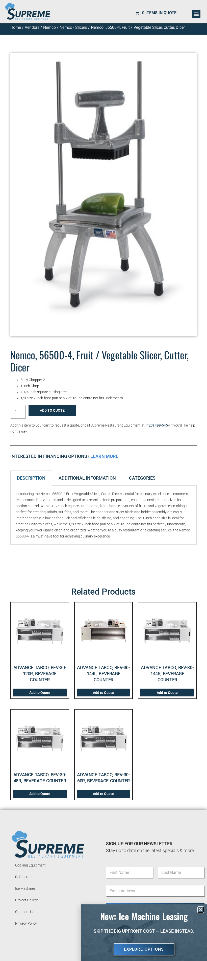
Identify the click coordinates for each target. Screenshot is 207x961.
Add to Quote (52, 410)
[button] (196, 14)
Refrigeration (25, 877)
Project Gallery (26, 900)
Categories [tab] (142, 478)
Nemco (49, 27)
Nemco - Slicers (73, 27)
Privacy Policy (26, 923)
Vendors (32, 27)
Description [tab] (31, 478)
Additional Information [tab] (87, 478)
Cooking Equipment (30, 865)
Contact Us (24, 912)
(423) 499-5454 (157, 425)
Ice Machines (25, 888)
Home (15, 27)
